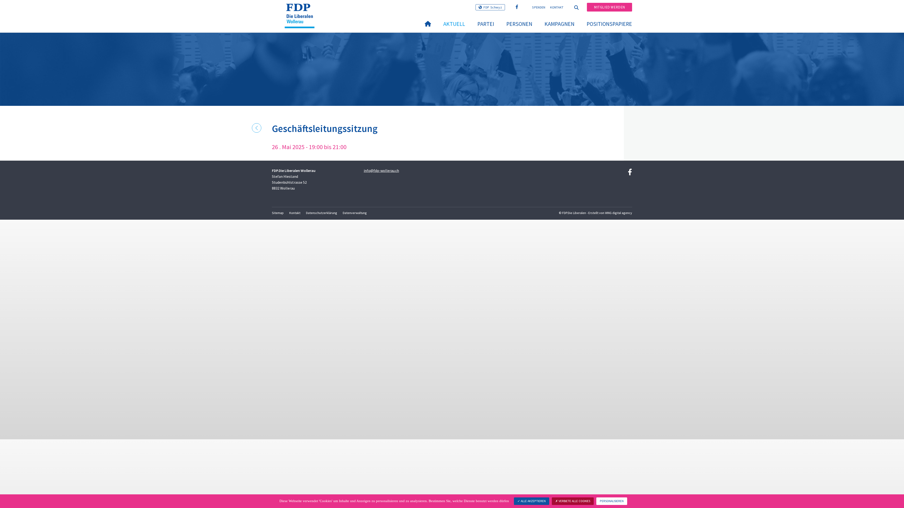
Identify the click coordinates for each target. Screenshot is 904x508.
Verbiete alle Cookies (574, 501)
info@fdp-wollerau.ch (381, 170)
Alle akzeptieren (533, 501)
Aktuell (454, 24)
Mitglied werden (609, 7)
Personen (519, 24)
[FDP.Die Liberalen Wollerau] (301, 10)
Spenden (538, 7)
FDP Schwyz (493, 7)
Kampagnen (559, 24)
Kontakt (557, 7)
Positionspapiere (609, 24)
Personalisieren (612, 501)
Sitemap (278, 213)
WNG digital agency (618, 213)
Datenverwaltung (355, 213)
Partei (485, 24)
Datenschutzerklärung (321, 213)
